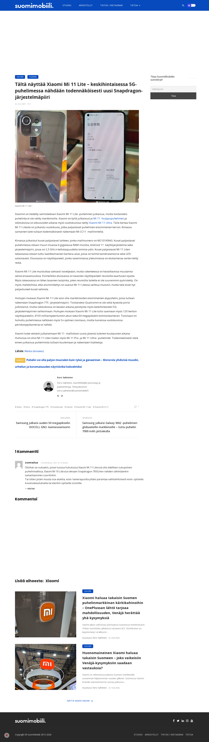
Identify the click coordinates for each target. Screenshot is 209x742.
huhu (19, 407)
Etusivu (67, 5)
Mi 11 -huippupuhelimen (108, 218)
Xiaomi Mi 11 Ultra (100, 222)
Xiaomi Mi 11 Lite (83, 407)
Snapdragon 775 (41, 407)
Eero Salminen (65, 377)
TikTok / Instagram (111, 5)
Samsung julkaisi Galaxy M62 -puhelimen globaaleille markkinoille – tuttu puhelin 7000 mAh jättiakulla (109, 427)
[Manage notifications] (6, 735)
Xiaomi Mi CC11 (102, 407)
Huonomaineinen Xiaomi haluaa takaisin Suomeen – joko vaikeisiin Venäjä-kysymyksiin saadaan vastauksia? (111, 660)
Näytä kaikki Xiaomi (78, 700)
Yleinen (33, 77)
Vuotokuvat (57, 407)
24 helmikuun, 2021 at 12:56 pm (54, 462)
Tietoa (134, 5)
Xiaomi (20, 77)
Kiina (27, 407)
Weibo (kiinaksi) (34, 351)
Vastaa (31, 488)
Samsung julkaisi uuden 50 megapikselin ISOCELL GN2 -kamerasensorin (43, 425)
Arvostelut (86, 5)
